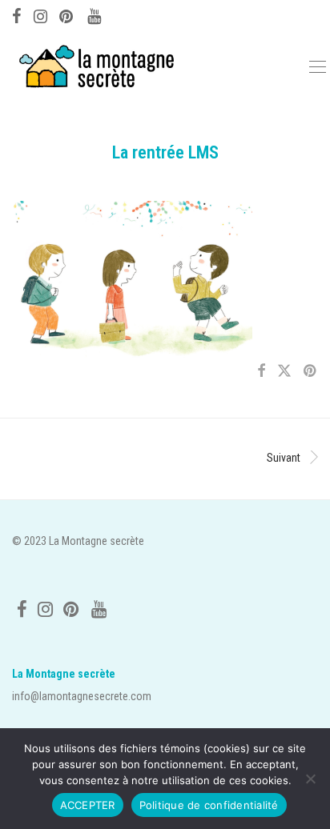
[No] (310, 779)
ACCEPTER (87, 805)
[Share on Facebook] (261, 371)
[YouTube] (95, 14)
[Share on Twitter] (284, 371)
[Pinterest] (67, 14)
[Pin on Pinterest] (311, 371)
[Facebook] (17, 14)
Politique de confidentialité (209, 805)
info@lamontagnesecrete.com (81, 696)
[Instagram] (40, 14)
